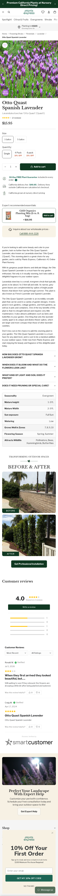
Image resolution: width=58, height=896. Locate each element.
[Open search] (9, 12)
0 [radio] (32, 692)
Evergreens (36, 19)
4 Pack (18, 154)
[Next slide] (55, 4)
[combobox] (41, 653)
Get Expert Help (29, 811)
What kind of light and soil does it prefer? (23, 376)
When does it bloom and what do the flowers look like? (24, 366)
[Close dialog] (52, 833)
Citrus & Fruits (21, 19)
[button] (5, 45)
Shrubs (48, 19)
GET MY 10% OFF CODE (29, 878)
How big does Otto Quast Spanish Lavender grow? (22, 356)
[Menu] (3, 12)
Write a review (29, 607)
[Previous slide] (3, 4)
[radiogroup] (34, 692)
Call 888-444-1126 (29, 233)
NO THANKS (29, 886)
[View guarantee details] (16, 180)
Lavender (41, 34)
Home (4, 34)
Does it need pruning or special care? (25, 385)
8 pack (30, 154)
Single (7, 153)
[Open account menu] (49, 12)
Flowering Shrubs (16, 34)
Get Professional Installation (29, 564)
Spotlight (7, 19)
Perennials (30, 34)
